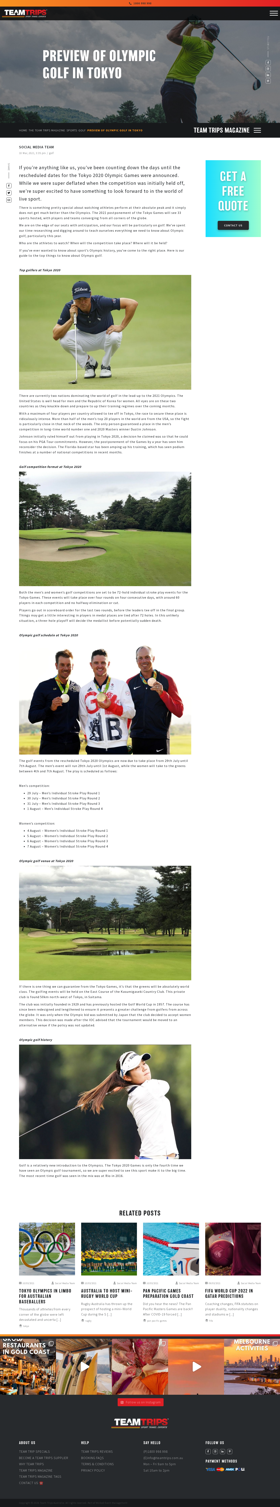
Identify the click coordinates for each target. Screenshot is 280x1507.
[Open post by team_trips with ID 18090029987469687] (28, 1367)
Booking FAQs (92, 1458)
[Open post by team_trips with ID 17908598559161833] (252, 1367)
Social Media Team (36, 147)
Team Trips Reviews (97, 1451)
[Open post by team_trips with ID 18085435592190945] (84, 1367)
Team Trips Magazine (36, 1470)
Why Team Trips (31, 1464)
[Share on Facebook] (8, 185)
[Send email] (8, 200)
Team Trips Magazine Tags (40, 1476)
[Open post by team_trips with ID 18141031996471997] (196, 1367)
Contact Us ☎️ (31, 1483)
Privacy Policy (93, 1470)
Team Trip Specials (34, 1451)
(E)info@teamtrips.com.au (163, 1458)
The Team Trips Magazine (47, 130)
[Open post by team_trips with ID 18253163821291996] (140, 1367)
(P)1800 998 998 (155, 1451)
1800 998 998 (142, 3)
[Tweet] (8, 192)
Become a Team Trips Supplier (43, 1458)
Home (23, 130)
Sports (72, 130)
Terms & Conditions (97, 1464)
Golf (82, 130)
